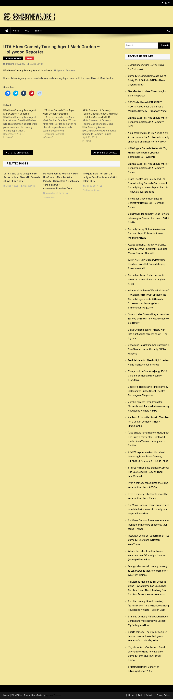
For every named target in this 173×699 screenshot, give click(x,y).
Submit (38, 30)
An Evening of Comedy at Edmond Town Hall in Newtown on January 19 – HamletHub (106, 152)
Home (16, 30)
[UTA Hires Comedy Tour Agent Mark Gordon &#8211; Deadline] (23, 124)
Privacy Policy (163, 695)
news (29, 58)
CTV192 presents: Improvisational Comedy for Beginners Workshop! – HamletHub (20, 152)
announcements (13, 58)
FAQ (27, 30)
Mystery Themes (53, 695)
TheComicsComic (91, 190)
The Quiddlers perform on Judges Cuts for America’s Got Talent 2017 (100, 177)
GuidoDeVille (36, 63)
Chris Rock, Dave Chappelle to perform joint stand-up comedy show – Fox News (22, 177)
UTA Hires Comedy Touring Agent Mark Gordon (28, 70)
